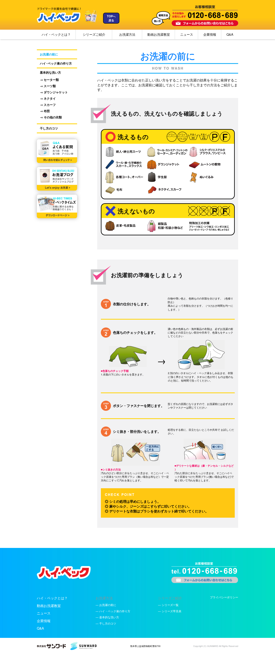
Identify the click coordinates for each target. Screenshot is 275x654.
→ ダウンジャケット (54, 92)
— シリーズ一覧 (168, 605)
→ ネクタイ (48, 98)
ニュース (186, 34)
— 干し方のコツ (106, 623)
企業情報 (209, 34)
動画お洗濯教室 (158, 34)
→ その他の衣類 (51, 117)
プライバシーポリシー (224, 597)
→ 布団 (45, 111)
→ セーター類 (49, 80)
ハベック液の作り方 (54, 63)
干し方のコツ (47, 128)
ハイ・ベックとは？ (56, 34)
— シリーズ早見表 (169, 611)
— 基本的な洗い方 (107, 617)
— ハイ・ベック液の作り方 (113, 611)
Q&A (229, 34)
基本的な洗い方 (49, 72)
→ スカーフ (48, 105)
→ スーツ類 (48, 86)
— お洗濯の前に (106, 605)
